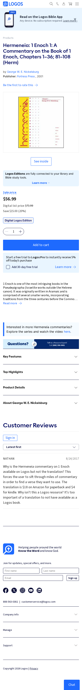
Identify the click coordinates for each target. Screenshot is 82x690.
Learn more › (70, 21)
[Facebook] (5, 590)
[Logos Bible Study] (13, 4)
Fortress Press (26, 76)
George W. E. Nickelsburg (23, 71)
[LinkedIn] (39, 590)
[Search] (51, 4)
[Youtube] (31, 590)
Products (8, 38)
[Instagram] (22, 590)
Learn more (39, 182)
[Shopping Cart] (70, 4)
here (67, 331)
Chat (71, 684)
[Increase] (20, 231)
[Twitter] (14, 590)
